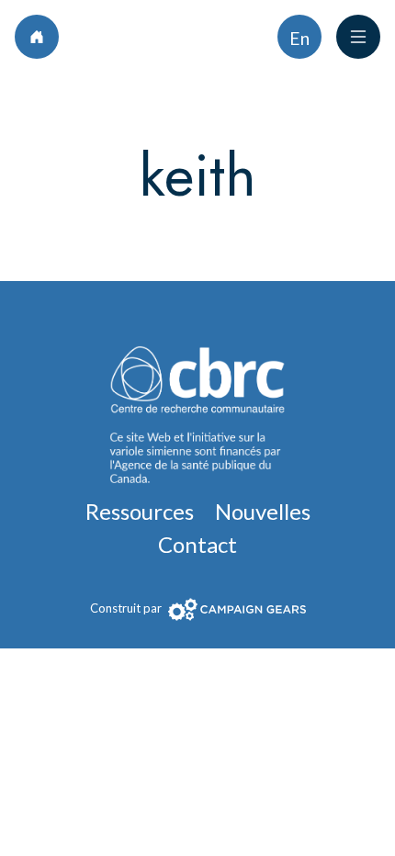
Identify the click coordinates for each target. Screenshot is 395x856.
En (299, 38)
